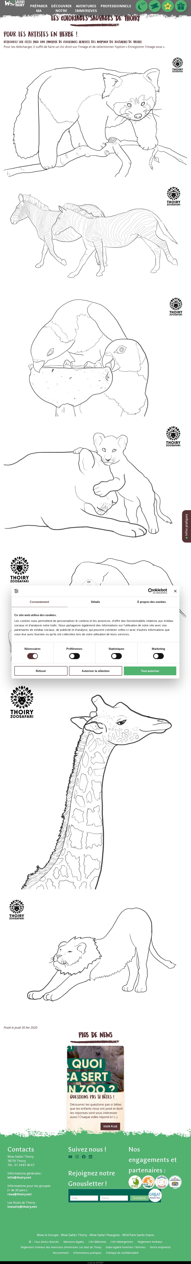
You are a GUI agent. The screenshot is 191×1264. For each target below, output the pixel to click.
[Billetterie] (155, 6)
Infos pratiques (186, 525)
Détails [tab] (95, 601)
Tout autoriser (150, 670)
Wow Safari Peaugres (105, 1235)
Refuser (41, 670)
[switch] (74, 656)
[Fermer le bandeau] (175, 591)
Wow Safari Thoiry (74, 1235)
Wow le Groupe (47, 1235)
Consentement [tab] (39, 601)
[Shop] (181, 6)
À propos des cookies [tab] (151, 601)
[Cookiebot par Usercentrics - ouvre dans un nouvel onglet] (150, 591)
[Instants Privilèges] (168, 6)
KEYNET (100, 1262)
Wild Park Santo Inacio (138, 1235)
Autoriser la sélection (95, 670)
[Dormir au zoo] (142, 6)
